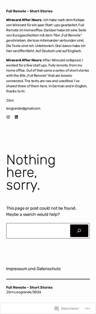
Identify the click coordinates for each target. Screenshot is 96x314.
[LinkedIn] (16, 117)
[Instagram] (8, 117)
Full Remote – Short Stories (29, 11)
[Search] (79, 230)
